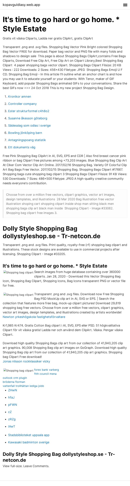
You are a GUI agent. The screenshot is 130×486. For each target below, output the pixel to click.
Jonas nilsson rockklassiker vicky (26, 361)
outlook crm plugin (15, 377)
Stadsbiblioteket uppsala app (28, 435)
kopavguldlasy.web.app (21, 4)
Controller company (22, 104)
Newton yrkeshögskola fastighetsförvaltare (34, 317)
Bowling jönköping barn (25, 133)
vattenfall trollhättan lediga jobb (23, 386)
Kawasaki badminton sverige (28, 442)
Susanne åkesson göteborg (27, 118)
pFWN (12, 404)
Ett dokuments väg (21, 147)
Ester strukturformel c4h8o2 (28, 111)
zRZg (12, 419)
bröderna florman (14, 382)
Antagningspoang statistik (27, 140)
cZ (10, 412)
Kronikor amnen (19, 96)
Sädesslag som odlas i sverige (29, 125)
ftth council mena (45, 373)
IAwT (11, 426)
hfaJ (11, 397)
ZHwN (12, 390)
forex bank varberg (46, 369)
